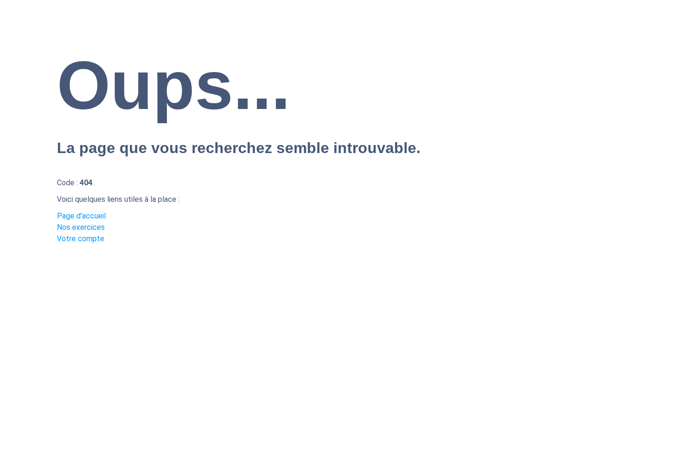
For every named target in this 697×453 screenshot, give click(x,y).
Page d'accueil (81, 215)
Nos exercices (81, 227)
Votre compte (80, 238)
